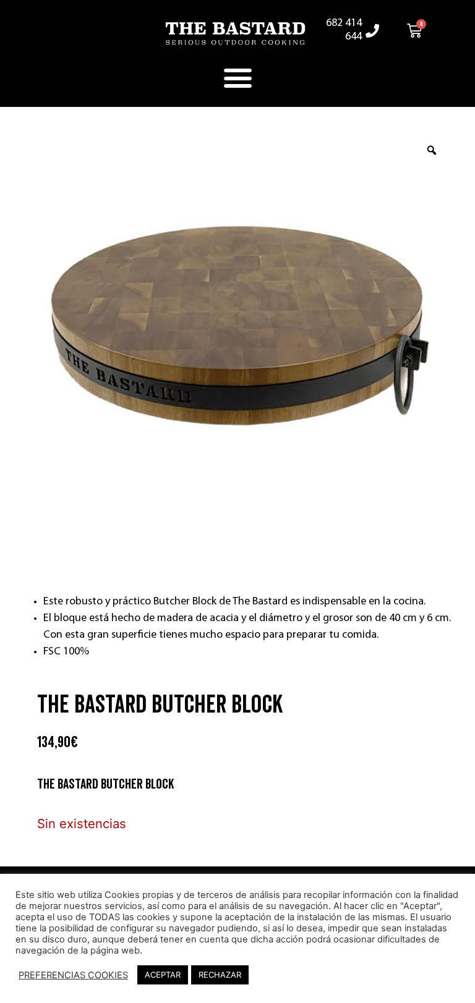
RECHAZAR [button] (220, 975)
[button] (237, 78)
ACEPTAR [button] (163, 975)
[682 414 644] (372, 31)
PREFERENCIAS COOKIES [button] (73, 975)
